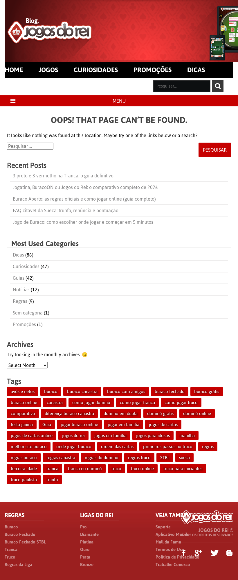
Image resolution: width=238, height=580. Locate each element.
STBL (165, 457)
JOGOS (48, 70)
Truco (10, 556)
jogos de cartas (163, 424)
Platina (86, 541)
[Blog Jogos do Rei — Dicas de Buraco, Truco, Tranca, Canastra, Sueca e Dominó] (50, 41)
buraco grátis (206, 391)
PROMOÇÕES (153, 70)
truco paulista (24, 479)
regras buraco (24, 457)
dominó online (197, 413)
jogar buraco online (79, 424)
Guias (18, 278)
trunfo (52, 479)
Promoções (24, 324)
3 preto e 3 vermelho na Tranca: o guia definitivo (63, 175)
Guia (46, 424)
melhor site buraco (29, 446)
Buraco (11, 526)
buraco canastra (82, 391)
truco (116, 468)
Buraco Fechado (20, 534)
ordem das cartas (117, 446)
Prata (85, 556)
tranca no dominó (85, 468)
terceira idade (24, 468)
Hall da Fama (168, 541)
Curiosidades (26, 266)
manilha (187, 435)
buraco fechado (170, 391)
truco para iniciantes (182, 468)
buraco (50, 391)
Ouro (85, 549)
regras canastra (60, 457)
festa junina (22, 424)
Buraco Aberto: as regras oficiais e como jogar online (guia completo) (84, 198)
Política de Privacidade (177, 556)
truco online (142, 468)
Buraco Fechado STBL (25, 541)
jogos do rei (73, 435)
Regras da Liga (18, 564)
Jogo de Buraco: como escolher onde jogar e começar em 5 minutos (83, 222)
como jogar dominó (91, 402)
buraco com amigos (126, 391)
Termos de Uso (170, 549)
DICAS (196, 70)
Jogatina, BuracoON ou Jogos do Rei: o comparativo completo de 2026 (85, 187)
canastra (55, 402)
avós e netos (23, 391)
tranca (52, 468)
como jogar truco (181, 402)
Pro (83, 526)
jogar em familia (123, 424)
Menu (119, 100)
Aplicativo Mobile (173, 534)
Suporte (163, 526)
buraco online (24, 402)
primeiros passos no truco (167, 446)
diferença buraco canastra (69, 413)
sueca (184, 457)
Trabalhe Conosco (173, 564)
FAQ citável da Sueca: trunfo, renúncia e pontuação (65, 210)
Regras (20, 301)
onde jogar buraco (73, 446)
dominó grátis (160, 413)
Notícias (21, 289)
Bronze (86, 564)
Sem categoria (28, 312)
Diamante (89, 534)
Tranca (11, 549)
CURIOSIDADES (96, 70)
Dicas (18, 254)
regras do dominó (101, 457)
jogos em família (110, 435)
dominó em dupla (121, 413)
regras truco (139, 457)
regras (208, 446)
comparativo (23, 413)
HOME (14, 70)
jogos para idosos (153, 435)
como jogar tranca (137, 402)
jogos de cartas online (32, 435)
